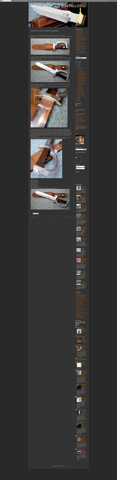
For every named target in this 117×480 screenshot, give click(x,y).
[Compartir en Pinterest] (38, 213)
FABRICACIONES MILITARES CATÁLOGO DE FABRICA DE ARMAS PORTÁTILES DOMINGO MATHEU (81, 261)
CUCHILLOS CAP (80, 358)
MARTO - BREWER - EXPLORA (83, 249)
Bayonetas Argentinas (80, 297)
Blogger (64, 466)
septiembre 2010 (80, 91)
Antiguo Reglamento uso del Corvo (84, 364)
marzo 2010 (80, 67)
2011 (78, 97)
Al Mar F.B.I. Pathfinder (81, 76)
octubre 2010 (80, 92)
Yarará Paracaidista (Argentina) (83, 196)
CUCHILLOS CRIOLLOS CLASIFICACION (84, 239)
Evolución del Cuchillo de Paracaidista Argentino (81, 78)
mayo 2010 (79, 70)
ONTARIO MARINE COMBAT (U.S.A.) (80, 83)
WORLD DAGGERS (79, 316)
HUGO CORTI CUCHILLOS (81, 409)
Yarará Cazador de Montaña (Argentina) (83, 282)
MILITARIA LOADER (79, 308)
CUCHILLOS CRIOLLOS (80, 51)
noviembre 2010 (80, 94)
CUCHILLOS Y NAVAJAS (80, 300)
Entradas (78, 166)
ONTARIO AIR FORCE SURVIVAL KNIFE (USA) (81, 74)
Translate (83, 59)
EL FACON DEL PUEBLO (81, 384)
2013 (78, 100)
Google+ (77, 153)
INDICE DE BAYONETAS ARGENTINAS (80, 33)
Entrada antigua (69, 216)
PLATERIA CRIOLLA (80, 449)
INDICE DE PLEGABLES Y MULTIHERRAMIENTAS (80, 46)
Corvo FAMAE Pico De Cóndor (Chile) (81, 72)
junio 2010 (79, 87)
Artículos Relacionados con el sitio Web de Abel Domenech (81, 295)
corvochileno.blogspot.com (80, 317)
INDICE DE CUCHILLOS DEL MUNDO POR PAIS (81, 53)
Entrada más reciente (34, 216)
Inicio (52, 216)
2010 (78, 66)
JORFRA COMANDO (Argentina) (80, 85)
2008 (78, 63)
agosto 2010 (80, 90)
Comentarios (79, 168)
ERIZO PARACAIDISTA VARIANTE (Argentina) (81, 80)
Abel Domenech (79, 293)
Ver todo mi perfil (78, 106)
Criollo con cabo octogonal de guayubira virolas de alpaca (84, 412)
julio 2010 (79, 88)
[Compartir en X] (35, 213)
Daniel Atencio (79, 104)
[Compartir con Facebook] (37, 213)
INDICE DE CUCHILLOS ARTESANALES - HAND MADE (80, 43)
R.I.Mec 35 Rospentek (80, 311)
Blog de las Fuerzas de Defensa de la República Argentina (81, 337)
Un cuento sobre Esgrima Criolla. (84, 399)
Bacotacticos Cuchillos (79, 156)
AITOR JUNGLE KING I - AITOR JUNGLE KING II (83, 206)
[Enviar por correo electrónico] (33, 213)
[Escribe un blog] (34, 213)
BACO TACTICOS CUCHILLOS (56, 6)
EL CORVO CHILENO (80, 362)
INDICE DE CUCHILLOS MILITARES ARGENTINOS (80, 37)
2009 (78, 64)
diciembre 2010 (80, 95)
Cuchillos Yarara (79, 301)
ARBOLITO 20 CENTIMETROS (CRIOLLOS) (83, 228)
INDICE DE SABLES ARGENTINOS (79, 35)
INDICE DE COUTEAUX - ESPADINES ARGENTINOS (81, 39)
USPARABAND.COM (79, 315)
